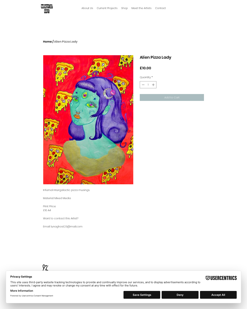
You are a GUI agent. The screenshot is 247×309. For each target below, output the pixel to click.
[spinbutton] (148, 84)
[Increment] (153, 84)
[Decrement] (142, 84)
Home (47, 42)
